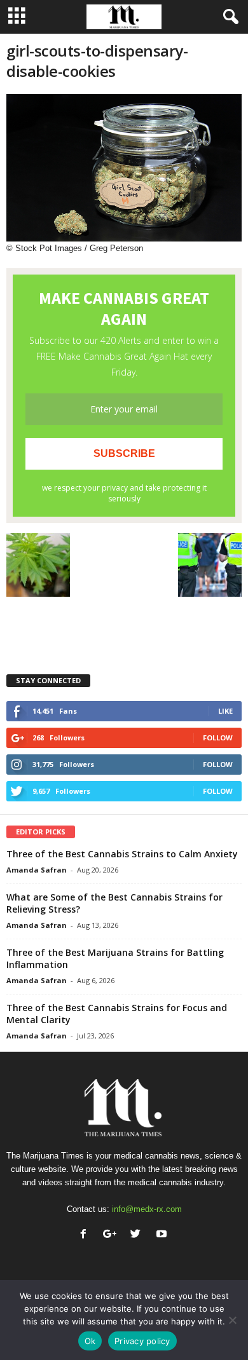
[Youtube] (163, 1235)
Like (225, 711)
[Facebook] (86, 1235)
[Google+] (112, 1235)
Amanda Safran (36, 869)
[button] (228, 17)
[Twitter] (138, 1235)
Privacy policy (142, 1341)
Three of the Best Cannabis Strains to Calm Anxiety (122, 854)
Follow (218, 737)
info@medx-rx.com (147, 1209)
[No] (232, 1320)
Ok (90, 1341)
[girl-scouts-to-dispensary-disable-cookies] (124, 167)
